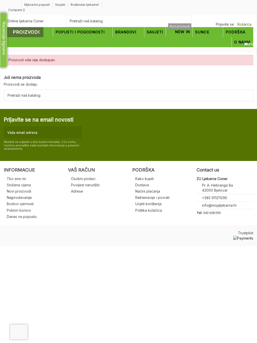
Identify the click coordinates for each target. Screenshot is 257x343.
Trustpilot (245, 233)
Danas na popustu (22, 216)
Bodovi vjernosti (20, 204)
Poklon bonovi (19, 210)
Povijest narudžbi (85, 185)
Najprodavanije (19, 197)
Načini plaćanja (147, 191)
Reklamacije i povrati (152, 197)
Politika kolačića (148, 210)
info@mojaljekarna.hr (219, 205)
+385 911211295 (214, 198)
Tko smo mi (16, 179)
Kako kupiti (144, 179)
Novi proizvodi (19, 191)
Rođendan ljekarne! (85, 5)
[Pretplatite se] (77, 132)
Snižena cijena (19, 185)
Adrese (77, 191)
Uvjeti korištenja (148, 204)
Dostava (142, 185)
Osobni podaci (83, 179)
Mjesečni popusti (37, 5)
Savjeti (60, 5)
